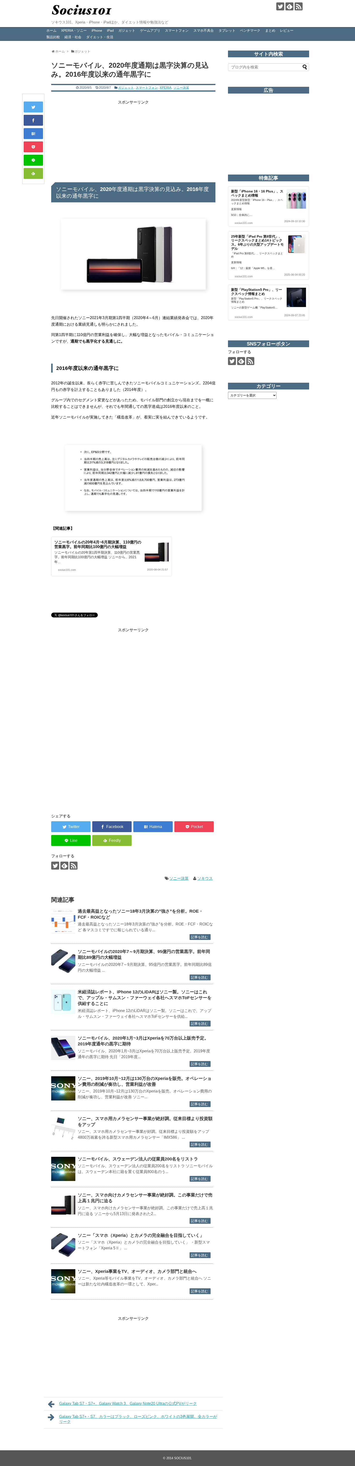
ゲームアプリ (150, 30)
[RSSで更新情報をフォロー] (299, 6)
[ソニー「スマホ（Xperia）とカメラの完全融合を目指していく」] (63, 1245)
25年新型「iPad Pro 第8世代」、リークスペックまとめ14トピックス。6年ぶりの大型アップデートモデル (257, 242)
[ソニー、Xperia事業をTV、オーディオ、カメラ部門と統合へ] (63, 1281)
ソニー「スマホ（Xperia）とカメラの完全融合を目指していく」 (141, 1235)
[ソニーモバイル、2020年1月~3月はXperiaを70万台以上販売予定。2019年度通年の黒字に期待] (63, 1048)
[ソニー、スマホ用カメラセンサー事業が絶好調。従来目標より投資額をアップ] (63, 1128)
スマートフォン (177, 30)
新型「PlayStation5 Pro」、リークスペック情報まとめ (256, 292)
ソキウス (205, 878)
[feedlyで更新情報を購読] (289, 6)
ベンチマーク (250, 30)
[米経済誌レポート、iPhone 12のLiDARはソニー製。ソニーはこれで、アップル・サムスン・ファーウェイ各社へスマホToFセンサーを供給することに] (63, 1002)
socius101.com (67, 569)
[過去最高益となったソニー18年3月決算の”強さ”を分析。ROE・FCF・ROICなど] (63, 921)
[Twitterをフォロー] (280, 6)
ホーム (51, 30)
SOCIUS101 (182, 1458)
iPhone (97, 30)
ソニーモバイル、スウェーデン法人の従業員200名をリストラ (138, 1159)
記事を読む (199, 937)
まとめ (270, 30)
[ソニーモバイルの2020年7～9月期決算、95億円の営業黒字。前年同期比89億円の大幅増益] (63, 961)
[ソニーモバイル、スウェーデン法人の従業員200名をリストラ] (63, 1169)
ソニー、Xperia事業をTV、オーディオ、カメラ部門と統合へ (137, 1271)
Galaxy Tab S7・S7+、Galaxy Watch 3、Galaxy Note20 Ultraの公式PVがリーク (128, 1403)
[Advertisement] (133, 139)
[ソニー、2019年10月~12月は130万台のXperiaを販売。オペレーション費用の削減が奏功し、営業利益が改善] (63, 1088)
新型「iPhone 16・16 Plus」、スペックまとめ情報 (257, 193)
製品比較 (53, 37)
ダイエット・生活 (99, 37)
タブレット (227, 30)
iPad (110, 30)
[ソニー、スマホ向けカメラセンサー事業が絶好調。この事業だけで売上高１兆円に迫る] (63, 1205)
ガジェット (126, 30)
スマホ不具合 (203, 30)
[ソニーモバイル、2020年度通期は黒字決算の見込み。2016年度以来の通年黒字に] (33, 133)
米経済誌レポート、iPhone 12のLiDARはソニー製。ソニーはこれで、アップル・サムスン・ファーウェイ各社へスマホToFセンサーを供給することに (145, 998)
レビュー (286, 30)
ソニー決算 (181, 87)
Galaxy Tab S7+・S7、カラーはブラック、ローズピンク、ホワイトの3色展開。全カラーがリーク (138, 1419)
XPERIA (165, 87)
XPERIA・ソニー (74, 30)
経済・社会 (72, 37)
